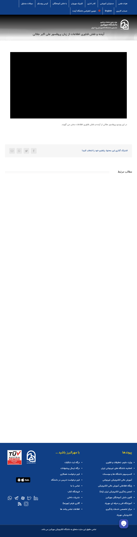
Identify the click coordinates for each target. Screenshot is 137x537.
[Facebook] (33, 151)
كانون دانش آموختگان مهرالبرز (119, 497)
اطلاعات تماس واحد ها (70, 509)
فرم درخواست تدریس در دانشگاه (65, 480)
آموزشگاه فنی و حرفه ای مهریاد (118, 503)
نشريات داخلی (73, 497)
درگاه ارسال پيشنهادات (70, 468)
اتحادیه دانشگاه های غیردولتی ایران (116, 468)
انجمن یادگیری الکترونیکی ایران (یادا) (116, 491)
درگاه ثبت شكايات (72, 462)
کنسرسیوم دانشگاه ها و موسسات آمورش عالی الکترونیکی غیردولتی (117, 477)
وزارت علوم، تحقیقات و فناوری (119, 462)
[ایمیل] (12, 151)
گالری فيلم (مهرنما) (71, 503)
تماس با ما (75, 486)
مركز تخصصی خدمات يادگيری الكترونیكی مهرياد (119, 512)
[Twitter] (26, 151)
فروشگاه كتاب (74, 491)
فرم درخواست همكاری (70, 474)
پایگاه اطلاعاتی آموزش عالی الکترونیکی (115, 486)
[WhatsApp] (19, 151)
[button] (3, 42)
